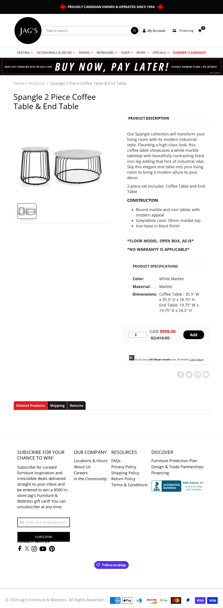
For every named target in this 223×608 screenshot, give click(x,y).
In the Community (90, 479)
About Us (82, 467)
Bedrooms (105, 52)
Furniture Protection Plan (174, 461)
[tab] (30, 405)
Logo (28, 30)
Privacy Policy (123, 467)
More (141, 52)
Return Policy (123, 479)
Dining (84, 52)
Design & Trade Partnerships (177, 467)
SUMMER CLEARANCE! (189, 52)
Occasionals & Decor (54, 52)
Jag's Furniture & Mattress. (43, 599)
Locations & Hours (91, 461)
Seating (23, 52)
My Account (156, 31)
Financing (186, 30)
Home (19, 83)
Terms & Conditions (129, 485)
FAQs (116, 461)
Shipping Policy (125, 473)
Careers (81, 473)
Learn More (196, 359)
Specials (159, 52)
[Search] (134, 30)
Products (37, 83)
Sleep (125, 52)
